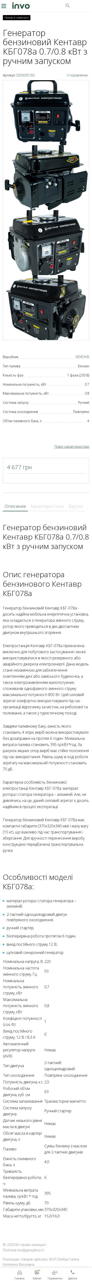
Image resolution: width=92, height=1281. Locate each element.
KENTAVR (82, 357)
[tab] (15, 506)
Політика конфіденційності (23, 1250)
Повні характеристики (71, 446)
